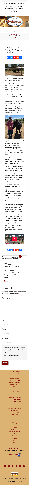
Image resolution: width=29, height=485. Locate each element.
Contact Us (14, 438)
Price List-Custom (14, 410)
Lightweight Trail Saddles (14, 380)
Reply (6, 281)
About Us (14, 436)
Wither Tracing (14, 417)
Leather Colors (14, 406)
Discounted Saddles (14, 384)
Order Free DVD (14, 425)
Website (5, 338)
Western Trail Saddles (14, 382)
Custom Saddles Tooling (14, 401)
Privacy (14, 440)
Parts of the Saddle (14, 412)
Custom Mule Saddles (14, 389)
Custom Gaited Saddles (14, 387)
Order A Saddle (14, 427)
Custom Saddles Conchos (14, 403)
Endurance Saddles (14, 378)
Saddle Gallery (14, 414)
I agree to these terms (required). (11, 355)
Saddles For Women (14, 376)
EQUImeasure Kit (14, 429)
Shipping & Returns (14, 433)
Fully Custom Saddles (14, 373)
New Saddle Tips (14, 391)
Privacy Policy (11, 352)
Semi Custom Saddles (14, 371)
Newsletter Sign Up (14, 423)
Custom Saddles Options (14, 399)
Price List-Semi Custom (14, 408)
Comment (7, 298)
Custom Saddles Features (14, 397)
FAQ (14, 442)
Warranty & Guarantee (14, 431)
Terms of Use (20, 352)
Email (5, 329)
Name (5, 320)
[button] (14, 31)
